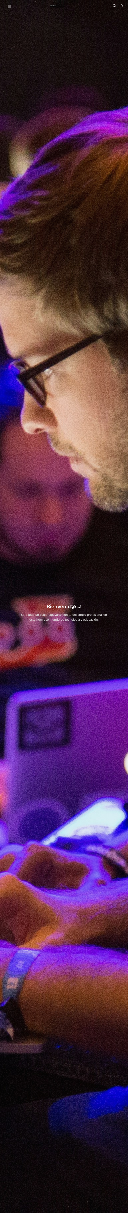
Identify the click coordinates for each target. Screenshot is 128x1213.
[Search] (114, 5)
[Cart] (122, 6)
